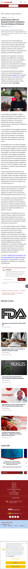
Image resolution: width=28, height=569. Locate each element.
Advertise (14, 484)
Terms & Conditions (14, 492)
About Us (14, 483)
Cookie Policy (11, 556)
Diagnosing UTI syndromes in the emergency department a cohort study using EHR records (13, 257)
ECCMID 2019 (15, 75)
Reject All (16, 562)
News (16, 525)
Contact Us (14, 488)
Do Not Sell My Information (14, 489)
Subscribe (21, 279)
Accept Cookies (15, 566)
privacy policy (4, 283)
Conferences (22, 290)
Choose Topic (12, 5)
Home (2, 13)
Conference (7, 13)
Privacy (14, 491)
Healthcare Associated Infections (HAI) (10, 290)
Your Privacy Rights (14, 494)
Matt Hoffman (6, 352)
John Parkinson (6, 380)
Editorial (14, 486)
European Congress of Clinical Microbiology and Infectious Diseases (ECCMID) (12, 293)
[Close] (25, 543)
